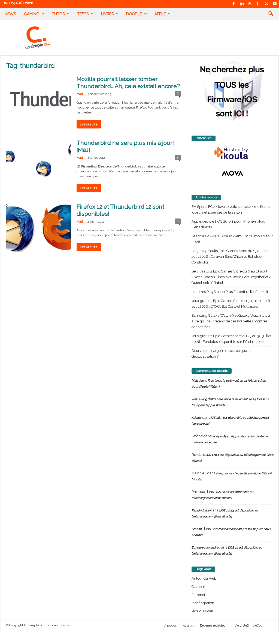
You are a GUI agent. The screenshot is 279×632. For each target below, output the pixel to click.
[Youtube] (274, 4)
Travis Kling (199, 399)
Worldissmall (202, 611)
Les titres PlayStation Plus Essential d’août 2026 (230, 292)
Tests (83, 14)
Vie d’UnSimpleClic (248, 625)
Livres (107, 14)
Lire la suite (89, 124)
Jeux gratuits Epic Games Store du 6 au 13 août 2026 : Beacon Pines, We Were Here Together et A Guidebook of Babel (232, 277)
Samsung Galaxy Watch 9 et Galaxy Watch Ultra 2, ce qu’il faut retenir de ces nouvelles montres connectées (231, 321)
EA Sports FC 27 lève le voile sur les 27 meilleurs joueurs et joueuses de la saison (230, 209)
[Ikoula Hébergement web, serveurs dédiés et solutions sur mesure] (232, 153)
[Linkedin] (242, 4)
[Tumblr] (258, 4)
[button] (271, 14)
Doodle (134, 14)
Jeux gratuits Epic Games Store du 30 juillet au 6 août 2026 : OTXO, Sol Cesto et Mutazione (231, 303)
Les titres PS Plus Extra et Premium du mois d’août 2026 (232, 239)
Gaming (31, 14)
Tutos (58, 14)
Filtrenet (198, 595)
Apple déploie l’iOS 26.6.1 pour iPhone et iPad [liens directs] (228, 224)
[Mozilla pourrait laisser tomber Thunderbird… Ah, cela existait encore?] (38, 100)
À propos (170, 625)
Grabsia (197, 529)
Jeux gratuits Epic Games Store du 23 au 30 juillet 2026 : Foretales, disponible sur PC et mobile (231, 339)
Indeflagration (203, 603)
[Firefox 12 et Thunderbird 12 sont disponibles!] (38, 227)
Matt (80, 94)
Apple (160, 14)
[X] (266, 4)
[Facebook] (234, 4)
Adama (196, 418)
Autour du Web (204, 578)
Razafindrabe (201, 510)
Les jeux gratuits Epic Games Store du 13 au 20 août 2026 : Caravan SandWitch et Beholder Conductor (229, 256)
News (10, 14)
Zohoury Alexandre (205, 547)
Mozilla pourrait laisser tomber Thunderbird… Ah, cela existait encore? (128, 82)
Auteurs (188, 625)
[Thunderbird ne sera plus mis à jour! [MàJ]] (38, 163)
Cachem (198, 587)
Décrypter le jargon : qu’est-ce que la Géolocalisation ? (221, 353)
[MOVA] (232, 173)
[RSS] (250, 4)
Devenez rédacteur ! (214, 625)
